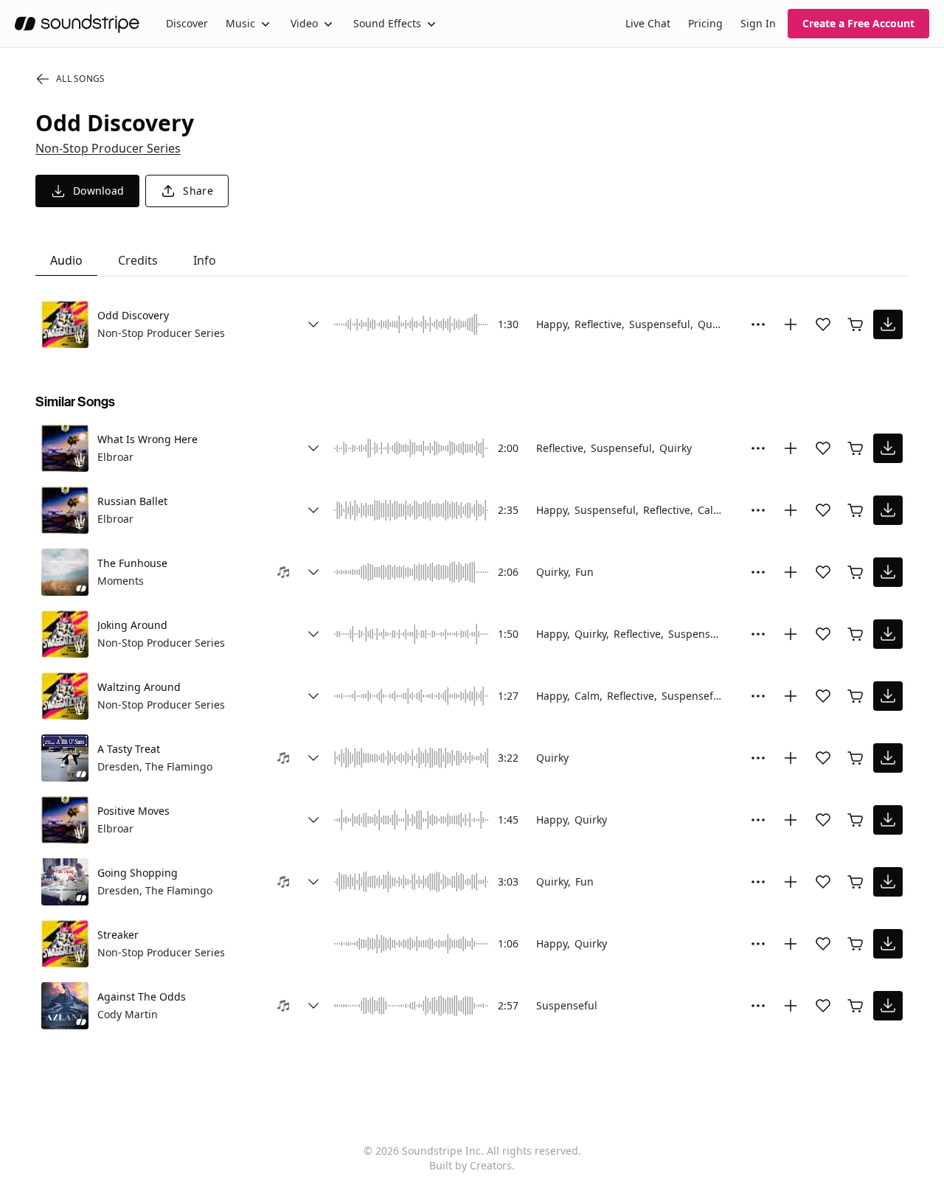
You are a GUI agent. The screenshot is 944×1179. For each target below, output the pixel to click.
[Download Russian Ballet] (888, 510)
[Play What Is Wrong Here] (64, 448)
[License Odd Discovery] (855, 324)
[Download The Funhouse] (888, 572)
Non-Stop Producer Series (108, 148)
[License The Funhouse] (855, 572)
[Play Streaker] (64, 943)
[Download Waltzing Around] (888, 696)
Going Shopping (137, 873)
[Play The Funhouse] (64, 572)
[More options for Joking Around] (758, 634)
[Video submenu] (328, 23)
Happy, (553, 324)
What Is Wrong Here (147, 439)
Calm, (712, 510)
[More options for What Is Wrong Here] (758, 448)
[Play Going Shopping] (64, 881)
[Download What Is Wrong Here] (888, 448)
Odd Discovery (133, 315)
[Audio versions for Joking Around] (313, 634)
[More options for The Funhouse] (758, 572)
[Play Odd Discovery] (64, 324)
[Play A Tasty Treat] (64, 758)
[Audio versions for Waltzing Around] (313, 696)
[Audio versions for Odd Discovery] (313, 324)
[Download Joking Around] (888, 634)
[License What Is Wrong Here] (855, 448)
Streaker (118, 935)
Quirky (714, 324)
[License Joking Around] (855, 634)
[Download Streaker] (888, 944)
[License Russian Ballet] (855, 510)
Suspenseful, (661, 324)
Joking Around (132, 625)
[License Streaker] (855, 944)
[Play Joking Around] (64, 634)
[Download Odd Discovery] (888, 324)
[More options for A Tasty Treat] (758, 758)
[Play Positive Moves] (64, 820)
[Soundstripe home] (77, 23)
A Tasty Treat (128, 749)
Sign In (758, 23)
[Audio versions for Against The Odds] (313, 1006)
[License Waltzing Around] (855, 696)
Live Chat (647, 23)
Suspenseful (698, 634)
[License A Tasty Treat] (855, 758)
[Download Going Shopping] (888, 882)
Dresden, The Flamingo (154, 766)
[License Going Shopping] (855, 882)
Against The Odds (141, 997)
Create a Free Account (858, 23)
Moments (120, 581)
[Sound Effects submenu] (431, 23)
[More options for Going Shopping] (758, 882)
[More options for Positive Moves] (758, 820)
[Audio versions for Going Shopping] (313, 882)
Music (240, 23)
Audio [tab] (66, 260)
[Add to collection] (790, 324)
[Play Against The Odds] (64, 1005)
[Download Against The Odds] (888, 1005)
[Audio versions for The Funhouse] (313, 572)
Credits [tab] (138, 260)
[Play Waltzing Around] (64, 696)
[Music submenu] (265, 23)
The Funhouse (132, 563)
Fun (584, 572)
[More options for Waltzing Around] (758, 696)
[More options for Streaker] (758, 944)
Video (304, 23)
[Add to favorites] (823, 324)
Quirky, (553, 572)
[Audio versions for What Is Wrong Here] (313, 448)
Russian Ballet (132, 501)
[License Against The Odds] (855, 1005)
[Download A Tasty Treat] (888, 758)
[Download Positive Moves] (888, 820)
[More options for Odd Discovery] (758, 324)
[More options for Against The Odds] (758, 1005)
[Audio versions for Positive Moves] (313, 820)
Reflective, (600, 324)
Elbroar (115, 457)
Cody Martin (127, 1014)
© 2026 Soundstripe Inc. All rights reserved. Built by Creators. (472, 1158)
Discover (187, 23)
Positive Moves (133, 811)
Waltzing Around (139, 687)
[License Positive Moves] (855, 820)
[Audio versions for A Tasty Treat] (313, 758)
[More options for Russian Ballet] (758, 510)
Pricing (705, 23)
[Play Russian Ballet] (64, 510)
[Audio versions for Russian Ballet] (313, 510)
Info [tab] (204, 260)
